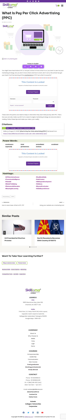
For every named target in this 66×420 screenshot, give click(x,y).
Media (33, 338)
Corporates (33, 406)
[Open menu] (62, 5)
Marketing (23, 269)
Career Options (15, 269)
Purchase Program (33, 92)
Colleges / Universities (33, 404)
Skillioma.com (29, 417)
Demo (33, 346)
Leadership (33, 357)
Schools (33, 401)
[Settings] (41, 66)
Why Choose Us (33, 336)
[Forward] (35, 66)
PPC (12, 196)
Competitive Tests (7, 274)
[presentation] (16, 227)
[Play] (25, 66)
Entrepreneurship (33, 354)
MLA (8, 128)
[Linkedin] (33, 1)
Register (12, 105)
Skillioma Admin (7, 22)
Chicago (13, 128)
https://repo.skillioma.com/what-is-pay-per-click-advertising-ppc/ (25, 133)
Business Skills (6, 269)
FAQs (33, 341)
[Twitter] (30, 1)
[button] (9, 59)
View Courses (33, 362)
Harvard (19, 128)
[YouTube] (38, 1)
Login (33, 344)
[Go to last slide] (4, 233)
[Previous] (30, 66)
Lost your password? (19, 105)
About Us (33, 333)
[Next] (61, 233)
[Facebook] (27, 1)
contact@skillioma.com (35, 389)
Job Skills (15, 274)
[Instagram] (36, 1)
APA (4, 128)
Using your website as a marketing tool (52, 204)
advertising (6, 196)
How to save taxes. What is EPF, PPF (13, 204)
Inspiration (22, 274)
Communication (33, 359)
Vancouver (27, 128)
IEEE (33, 128)
